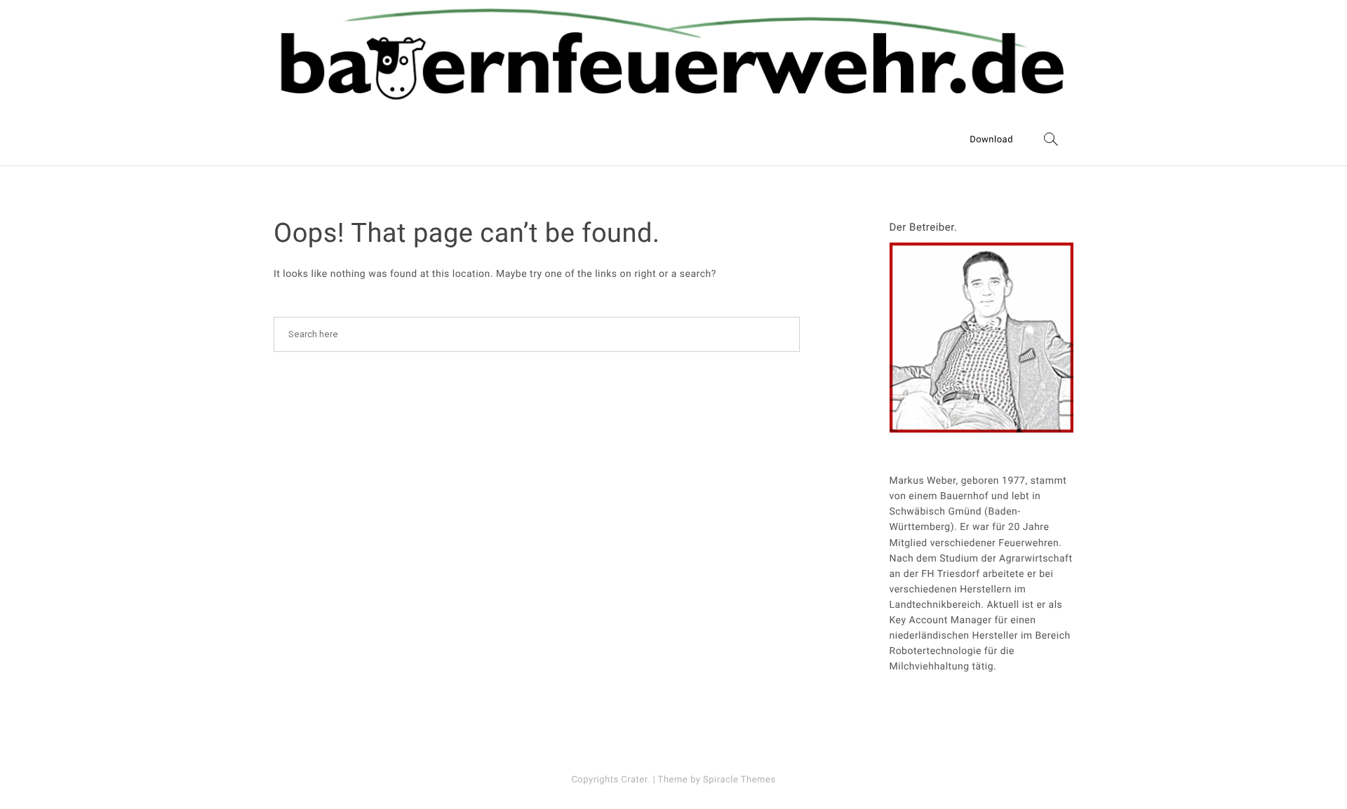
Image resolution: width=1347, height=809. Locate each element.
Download (991, 140)
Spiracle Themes (739, 780)
